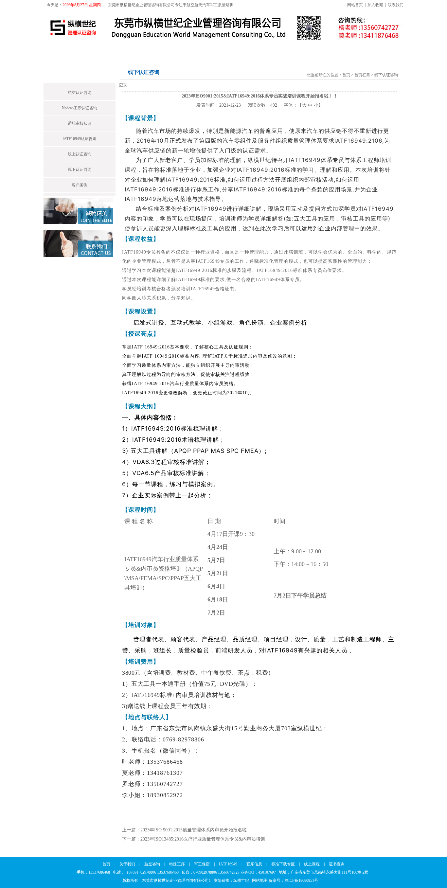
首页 (56, 50)
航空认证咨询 (79, 92)
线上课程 (347, 50)
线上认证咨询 (79, 154)
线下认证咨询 (79, 169)
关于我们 (86, 50)
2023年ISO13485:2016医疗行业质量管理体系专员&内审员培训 (202, 839)
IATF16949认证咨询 (80, 138)
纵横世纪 (242, 880)
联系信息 (266, 50)
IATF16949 (229, 50)
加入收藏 (375, 5)
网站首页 (355, 5)
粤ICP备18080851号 (301, 880)
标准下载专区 (306, 50)
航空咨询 (121, 50)
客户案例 (79, 185)
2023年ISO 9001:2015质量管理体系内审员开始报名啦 (193, 829)
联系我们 (395, 5)
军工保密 (192, 50)
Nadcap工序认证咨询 (79, 108)
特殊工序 (156, 50)
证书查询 (382, 50)
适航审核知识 (79, 123)
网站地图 (260, 880)
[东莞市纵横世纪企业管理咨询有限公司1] (187, 41)
